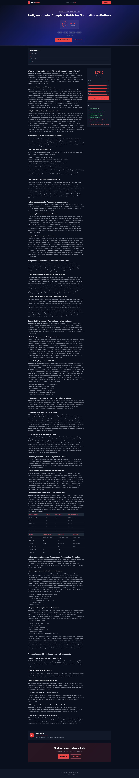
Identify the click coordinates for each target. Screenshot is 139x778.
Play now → (107, 2)
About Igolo (34, 53)
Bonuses (33, 56)
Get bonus (76, 756)
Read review (78, 39)
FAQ (32, 61)
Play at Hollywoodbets (63, 39)
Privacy (65, 774)
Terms (69, 774)
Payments (33, 58)
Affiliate (73, 774)
